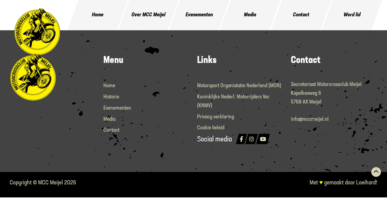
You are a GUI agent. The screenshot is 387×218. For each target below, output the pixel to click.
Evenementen (199, 15)
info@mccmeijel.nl (310, 119)
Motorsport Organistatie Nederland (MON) (239, 86)
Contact (301, 15)
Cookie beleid (210, 128)
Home (97, 15)
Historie (111, 97)
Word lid (351, 15)
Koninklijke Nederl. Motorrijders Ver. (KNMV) (233, 101)
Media (250, 15)
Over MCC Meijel (148, 15)
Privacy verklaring (215, 117)
